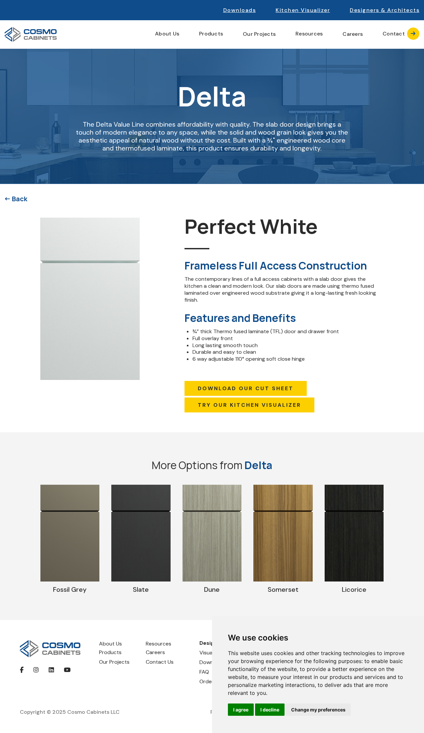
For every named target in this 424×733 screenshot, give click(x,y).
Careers (353, 34)
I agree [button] (240, 709)
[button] (384, 10)
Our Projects (259, 34)
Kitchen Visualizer (303, 10)
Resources (158, 643)
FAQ (204, 671)
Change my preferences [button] (318, 709)
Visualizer (210, 652)
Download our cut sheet (245, 388)
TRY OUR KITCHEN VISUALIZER (249, 404)
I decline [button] (269, 709)
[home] (31, 34)
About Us (110, 643)
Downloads (239, 10)
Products (110, 652)
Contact (399, 33)
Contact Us (160, 661)
